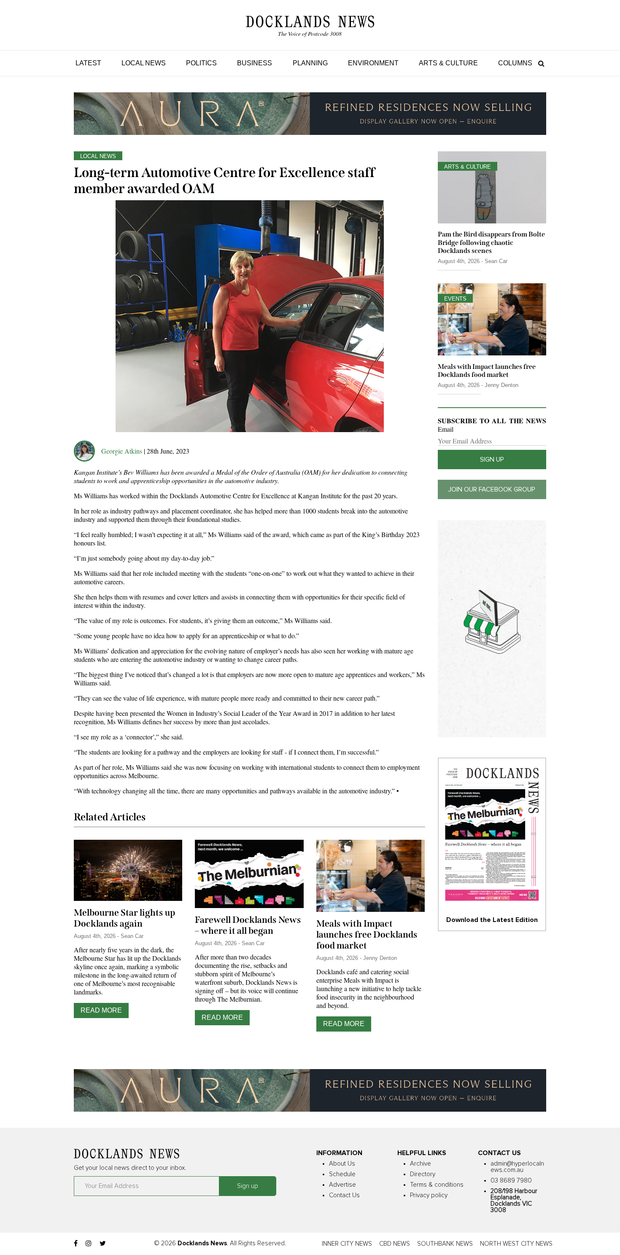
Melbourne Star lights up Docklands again (124, 918)
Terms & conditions (437, 1185)
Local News (143, 63)
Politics (201, 63)
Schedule (342, 1174)
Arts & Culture (448, 63)
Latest (88, 63)
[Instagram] (89, 1243)
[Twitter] (103, 1243)
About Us (342, 1164)
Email (445, 429)
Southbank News (445, 1244)
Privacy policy (428, 1195)
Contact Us (344, 1195)
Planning (310, 63)
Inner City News (347, 1244)
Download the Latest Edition (492, 920)
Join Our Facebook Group (491, 489)
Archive (420, 1164)
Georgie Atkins (121, 450)
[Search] (539, 63)
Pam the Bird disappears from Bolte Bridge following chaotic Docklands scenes (491, 242)
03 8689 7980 (511, 1180)
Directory (422, 1174)
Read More (101, 1010)
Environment (373, 63)
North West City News (516, 1244)
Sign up (492, 459)
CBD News (394, 1244)
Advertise (342, 1185)
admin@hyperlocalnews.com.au (517, 1167)
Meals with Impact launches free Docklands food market (367, 934)
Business (254, 63)
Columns (515, 63)
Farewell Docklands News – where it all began (248, 925)
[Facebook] (76, 1243)
